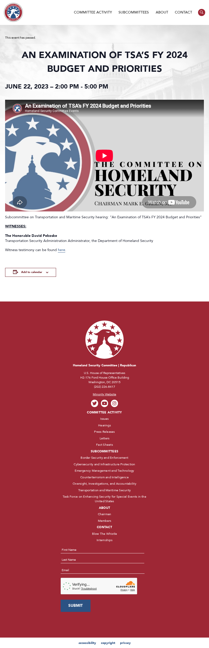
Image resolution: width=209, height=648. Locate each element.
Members (104, 521)
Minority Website (104, 394)
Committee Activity (93, 12)
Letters (105, 438)
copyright (108, 643)
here (61, 250)
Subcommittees (134, 12)
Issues (104, 419)
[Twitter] (94, 403)
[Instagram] (114, 403)
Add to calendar (31, 272)
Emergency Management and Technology (104, 471)
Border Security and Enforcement (104, 458)
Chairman (104, 514)
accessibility (87, 643)
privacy (125, 643)
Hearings (104, 425)
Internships (104, 540)
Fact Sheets (104, 445)
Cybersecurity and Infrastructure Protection (104, 464)
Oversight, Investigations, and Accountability (104, 484)
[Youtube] (104, 403)
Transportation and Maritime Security (104, 490)
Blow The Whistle (104, 534)
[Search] (201, 12)
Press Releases (104, 432)
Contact (183, 12)
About (162, 12)
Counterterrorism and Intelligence (104, 477)
